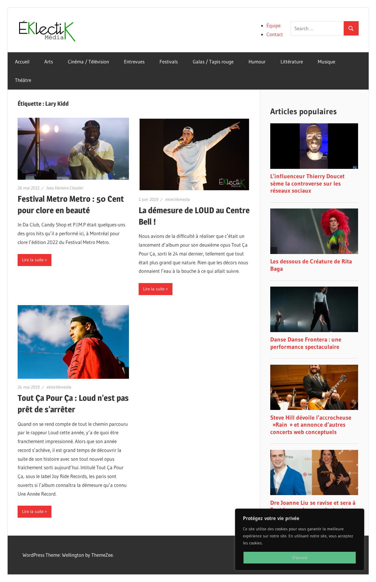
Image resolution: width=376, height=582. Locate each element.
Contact (274, 34)
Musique (326, 61)
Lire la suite (32, 260)
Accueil (22, 61)
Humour (257, 61)
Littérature (292, 61)
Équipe (273, 25)
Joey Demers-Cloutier (64, 188)
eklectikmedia (177, 199)
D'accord (299, 557)
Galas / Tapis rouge (213, 61)
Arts (48, 61)
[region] (299, 539)
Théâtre (23, 80)
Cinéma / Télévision (88, 61)
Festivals (169, 61)
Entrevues (134, 61)
